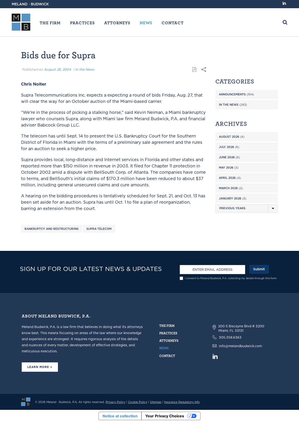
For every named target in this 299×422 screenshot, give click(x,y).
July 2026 (226, 147)
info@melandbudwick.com (240, 346)
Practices (82, 22)
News (146, 22)
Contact (173, 22)
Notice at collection (120, 416)
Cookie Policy (137, 402)
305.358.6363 (230, 337)
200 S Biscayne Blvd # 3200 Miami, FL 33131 (241, 328)
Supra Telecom (98, 229)
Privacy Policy (115, 402)
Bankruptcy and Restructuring (51, 229)
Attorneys (117, 22)
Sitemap (155, 402)
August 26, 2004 (57, 69)
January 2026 (230, 198)
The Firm (50, 22)
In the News (84, 69)
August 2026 (229, 137)
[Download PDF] (194, 70)
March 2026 (228, 188)
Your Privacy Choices (164, 416)
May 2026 (226, 168)
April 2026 (227, 178)
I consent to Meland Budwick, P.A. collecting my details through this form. (231, 278)
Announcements (232, 94)
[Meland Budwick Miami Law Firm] (25, 401)
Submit (259, 269)
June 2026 (227, 157)
